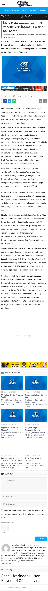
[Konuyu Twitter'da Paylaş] (9, 101)
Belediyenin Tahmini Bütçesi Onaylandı (36, 396)
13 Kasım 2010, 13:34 (32, 545)
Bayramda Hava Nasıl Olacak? (9, 428)
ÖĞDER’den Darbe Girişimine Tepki (12, 396)
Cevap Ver (7, 563)
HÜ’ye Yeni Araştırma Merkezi (33, 459)
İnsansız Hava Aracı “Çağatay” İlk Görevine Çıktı (12, 459)
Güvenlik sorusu (7, 523)
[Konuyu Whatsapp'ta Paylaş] (14, 101)
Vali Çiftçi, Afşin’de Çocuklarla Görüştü (32, 428)
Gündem (12, 34)
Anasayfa (6, 34)
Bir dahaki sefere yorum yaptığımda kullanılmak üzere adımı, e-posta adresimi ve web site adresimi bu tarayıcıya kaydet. (22, 514)
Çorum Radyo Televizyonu (16, 587)
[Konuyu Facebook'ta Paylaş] (5, 101)
